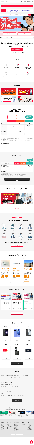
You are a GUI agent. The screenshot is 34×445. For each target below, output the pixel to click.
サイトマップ (29, 428)
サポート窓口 (32, 15)
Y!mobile (2, 1)
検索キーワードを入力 (22, 434)
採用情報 (15, 430)
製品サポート (8, 427)
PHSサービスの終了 (9, 428)
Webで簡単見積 (23, 33)
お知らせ (15, 426)
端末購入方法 (2, 427)
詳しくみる (17, 208)
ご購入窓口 (2, 428)
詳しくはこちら (9, 33)
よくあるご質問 (9, 426)
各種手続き (8, 425)
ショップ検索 (29, 425)
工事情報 (29, 427)
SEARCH (26, 14)
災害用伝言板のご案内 (17, 5)
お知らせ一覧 (17, 400)
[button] (32, 37)
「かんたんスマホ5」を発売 (7, 37)
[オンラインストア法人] (31, 442)
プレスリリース (16, 425)
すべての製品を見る (17, 363)
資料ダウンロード (3, 429)
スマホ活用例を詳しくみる (17, 245)
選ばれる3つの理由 (30, 429)
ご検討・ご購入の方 (29, 15)
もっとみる (17, 312)
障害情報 (29, 426)
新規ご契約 (2, 424)
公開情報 (15, 427)
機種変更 (2, 425)
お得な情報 (2, 426)
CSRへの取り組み (16, 429)
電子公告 (15, 428)
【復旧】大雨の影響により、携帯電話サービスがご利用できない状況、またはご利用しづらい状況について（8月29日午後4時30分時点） (19, 11)
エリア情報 (29, 424)
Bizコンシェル (23, 424)
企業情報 (15, 424)
